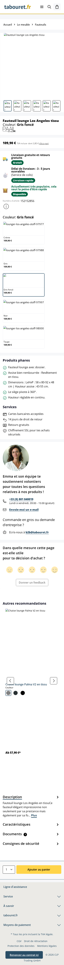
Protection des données (21, 946)
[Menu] (41, 6)
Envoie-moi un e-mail (24, 510)
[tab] (31, 806)
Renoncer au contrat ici (24, 955)
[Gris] (8, 693)
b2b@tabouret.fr (37, 532)
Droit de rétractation (35, 941)
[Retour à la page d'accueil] (17, 7)
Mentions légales (47, 946)
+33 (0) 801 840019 (21, 499)
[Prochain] (53, 680)
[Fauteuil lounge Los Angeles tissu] (32, 65)
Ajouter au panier (38, 869)
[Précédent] (10, 680)
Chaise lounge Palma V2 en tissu (26, 684)
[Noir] (23, 693)
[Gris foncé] (15, 693)
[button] (6, 206)
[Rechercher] (49, 6)
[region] (32, 681)
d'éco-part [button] (44, 143)
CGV (19, 941)
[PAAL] (9, 129)
